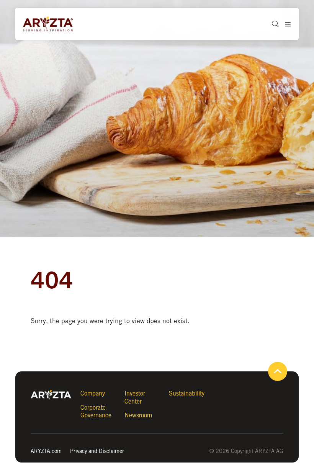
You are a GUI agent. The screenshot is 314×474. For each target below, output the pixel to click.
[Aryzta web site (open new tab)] (51, 24)
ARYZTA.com (46, 451)
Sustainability (186, 393)
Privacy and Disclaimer (97, 451)
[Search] (282, 57)
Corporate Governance (95, 411)
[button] (272, 24)
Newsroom (138, 415)
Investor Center (134, 397)
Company (92, 393)
